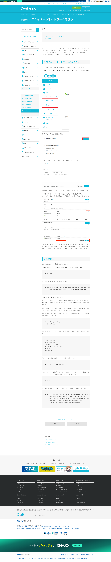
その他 (85, 558)
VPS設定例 (48, 38)
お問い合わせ (87, 10)
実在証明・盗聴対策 (20, 528)
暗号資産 (73, 558)
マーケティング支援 (53, 558)
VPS (49, 3)
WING (45, 3)
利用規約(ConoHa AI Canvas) (76, 509)
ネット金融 (69, 558)
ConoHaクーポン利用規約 (48, 509)
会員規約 (18, 509)
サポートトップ (24, 14)
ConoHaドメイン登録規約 (26, 509)
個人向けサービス (80, 558)
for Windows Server (55, 3)
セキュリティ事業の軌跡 (75, 528)
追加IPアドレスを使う (51, 440)
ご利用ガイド (61, 10)
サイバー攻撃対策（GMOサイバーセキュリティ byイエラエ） (35, 528)
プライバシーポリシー (66, 511)
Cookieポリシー (74, 511)
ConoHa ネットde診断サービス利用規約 (61, 509)
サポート (88, 3)
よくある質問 (68, 10)
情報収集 (63, 558)
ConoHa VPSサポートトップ (36, 14)
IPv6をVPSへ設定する (51, 442)
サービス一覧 (81, 3)
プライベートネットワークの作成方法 (55, 36)
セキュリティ (46, 558)
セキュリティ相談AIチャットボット (64, 526)
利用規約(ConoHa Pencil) (87, 509)
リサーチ (59, 558)
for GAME (64, 3)
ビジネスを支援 (39, 558)
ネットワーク (56, 14)
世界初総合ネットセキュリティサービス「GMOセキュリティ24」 (28, 526)
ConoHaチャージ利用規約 (37, 509)
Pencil (75, 3)
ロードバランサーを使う (52, 444)
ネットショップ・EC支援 (31, 558)
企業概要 (80, 511)
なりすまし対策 (66, 528)
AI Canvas (70, 3)
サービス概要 (85, 511)
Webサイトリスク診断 (53, 526)
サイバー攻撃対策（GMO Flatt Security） (55, 528)
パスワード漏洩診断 (44, 526)
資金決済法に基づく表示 (38, 511)
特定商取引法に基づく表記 (28, 511)
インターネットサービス (21, 558)
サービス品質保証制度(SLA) (49, 511)
